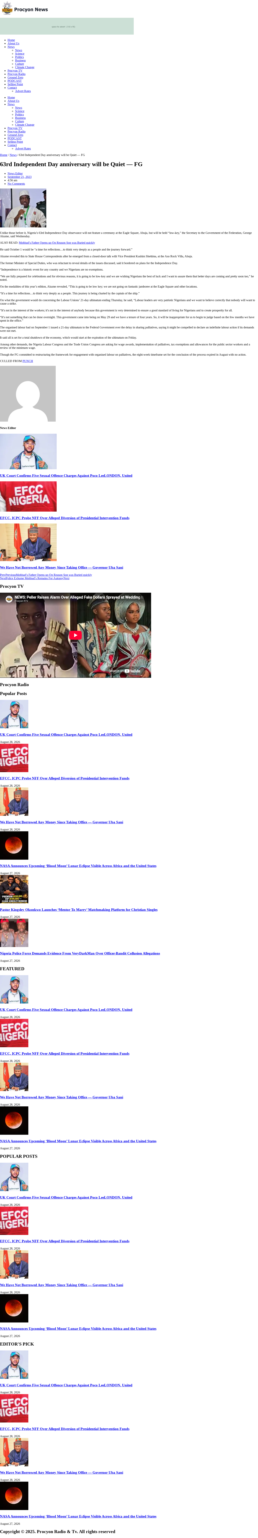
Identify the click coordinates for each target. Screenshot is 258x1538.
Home (11, 40)
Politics (19, 57)
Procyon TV (15, 70)
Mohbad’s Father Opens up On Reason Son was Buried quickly (57, 242)
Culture (19, 63)
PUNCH (27, 361)
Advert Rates (23, 91)
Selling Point (15, 84)
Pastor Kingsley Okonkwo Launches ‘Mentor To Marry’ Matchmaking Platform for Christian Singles (79, 910)
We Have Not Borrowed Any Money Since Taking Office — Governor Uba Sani (61, 567)
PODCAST (15, 80)
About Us (13, 43)
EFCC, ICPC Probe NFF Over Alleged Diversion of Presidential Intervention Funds (64, 518)
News (11, 46)
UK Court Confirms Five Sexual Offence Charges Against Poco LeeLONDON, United (66, 476)
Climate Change (24, 67)
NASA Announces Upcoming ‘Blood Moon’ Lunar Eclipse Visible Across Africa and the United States (78, 866)
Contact (12, 87)
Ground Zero (15, 77)
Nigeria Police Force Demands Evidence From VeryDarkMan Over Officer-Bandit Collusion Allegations (80, 953)
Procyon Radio (16, 74)
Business (20, 60)
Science (19, 53)
